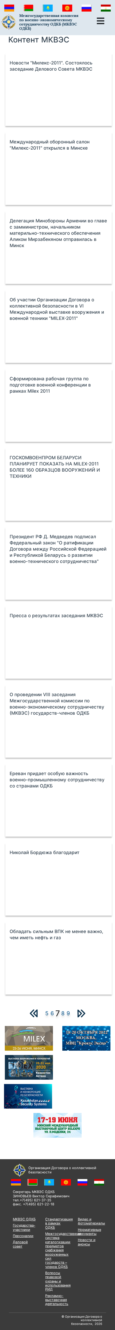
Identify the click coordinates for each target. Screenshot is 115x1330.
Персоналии (23, 1236)
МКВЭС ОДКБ (24, 1219)
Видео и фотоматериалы (91, 1221)
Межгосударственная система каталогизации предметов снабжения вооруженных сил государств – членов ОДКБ (63, 1250)
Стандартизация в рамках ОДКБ (59, 1223)
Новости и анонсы (86, 1242)
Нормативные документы (89, 1232)
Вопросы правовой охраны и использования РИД (58, 1281)
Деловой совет (20, 1244)
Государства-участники (24, 1227)
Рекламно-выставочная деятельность (56, 1300)
